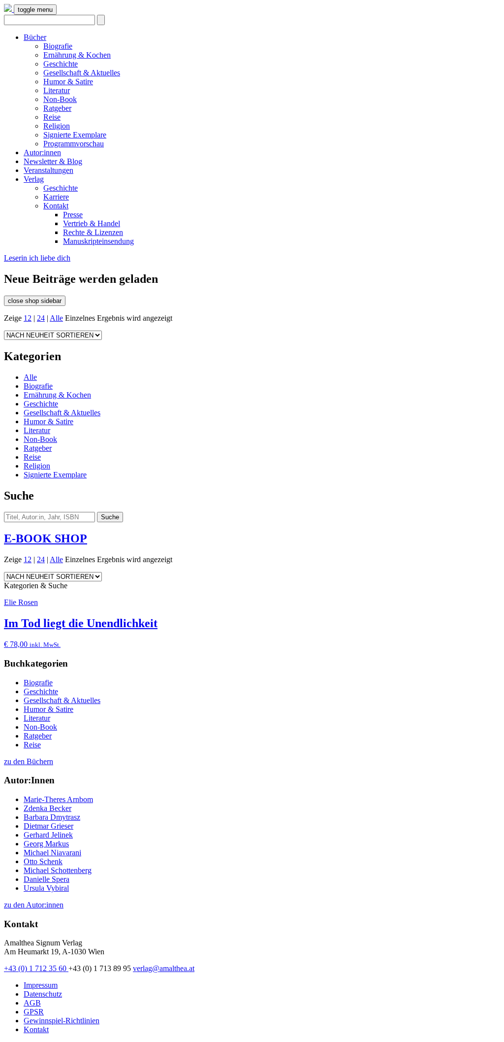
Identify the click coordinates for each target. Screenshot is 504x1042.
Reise (52, 117)
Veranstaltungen (48, 170)
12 (28, 318)
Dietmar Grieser (48, 826)
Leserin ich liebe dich (37, 258)
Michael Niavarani (52, 852)
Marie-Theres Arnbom (58, 799)
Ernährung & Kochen (77, 55)
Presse (73, 214)
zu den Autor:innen (33, 905)
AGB (32, 1003)
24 (41, 318)
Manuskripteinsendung (98, 241)
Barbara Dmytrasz (52, 817)
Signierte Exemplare (74, 135)
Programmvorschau (73, 143)
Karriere (56, 197)
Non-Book (60, 99)
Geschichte (60, 64)
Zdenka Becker (47, 808)
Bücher (35, 37)
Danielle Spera (46, 879)
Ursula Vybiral (46, 888)
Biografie (57, 46)
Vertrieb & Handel (91, 223)
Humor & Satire (68, 81)
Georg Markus (46, 844)
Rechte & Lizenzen (93, 232)
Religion (56, 126)
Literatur (56, 90)
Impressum (41, 985)
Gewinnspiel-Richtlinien (61, 1020)
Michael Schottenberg (58, 870)
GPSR (34, 1012)
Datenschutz (43, 994)
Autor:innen (42, 152)
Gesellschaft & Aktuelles (81, 72)
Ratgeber (57, 108)
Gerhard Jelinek (48, 835)
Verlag (34, 179)
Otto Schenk (43, 861)
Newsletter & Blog (53, 161)
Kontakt (55, 206)
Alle (56, 318)
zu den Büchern (28, 761)
